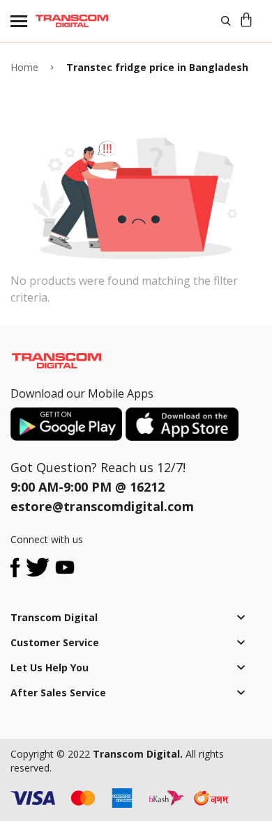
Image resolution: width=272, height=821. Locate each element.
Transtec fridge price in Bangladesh (157, 67)
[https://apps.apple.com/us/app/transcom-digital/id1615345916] (182, 424)
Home (24, 67)
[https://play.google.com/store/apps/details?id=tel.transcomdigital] (68, 424)
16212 (147, 486)
